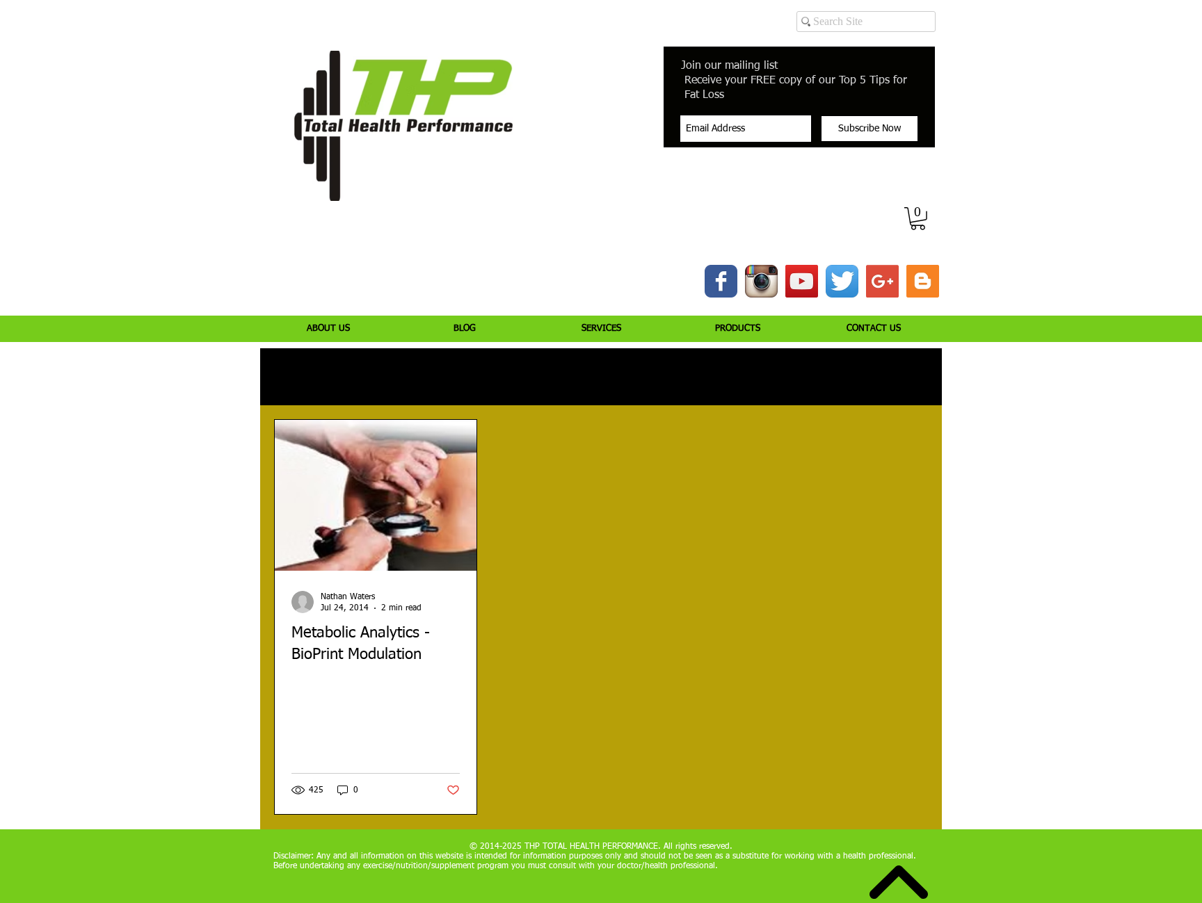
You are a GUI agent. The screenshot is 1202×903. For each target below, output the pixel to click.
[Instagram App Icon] (761, 281)
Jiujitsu (688, 377)
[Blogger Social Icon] (922, 281)
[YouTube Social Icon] (801, 281)
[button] (917, 218)
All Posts (292, 377)
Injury (350, 377)
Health (632, 377)
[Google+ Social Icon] (882, 281)
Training (407, 377)
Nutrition (471, 377)
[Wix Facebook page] (721, 281)
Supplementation (554, 377)
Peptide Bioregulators (776, 377)
